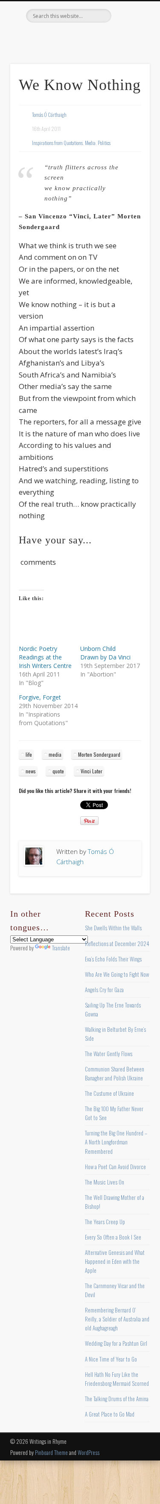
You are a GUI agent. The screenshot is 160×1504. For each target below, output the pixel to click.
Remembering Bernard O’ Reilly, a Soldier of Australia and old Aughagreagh (117, 1319)
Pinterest (79, 37)
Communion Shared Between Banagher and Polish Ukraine (114, 1073)
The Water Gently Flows (108, 1053)
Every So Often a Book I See (113, 1237)
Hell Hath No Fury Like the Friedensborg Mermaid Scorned (117, 1379)
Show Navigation (129, 76)
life (29, 754)
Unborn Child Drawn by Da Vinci (105, 653)
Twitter (61, 37)
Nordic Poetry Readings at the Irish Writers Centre (45, 657)
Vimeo (96, 37)
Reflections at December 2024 (117, 943)
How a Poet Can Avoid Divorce (115, 1166)
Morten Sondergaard (99, 754)
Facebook (44, 37)
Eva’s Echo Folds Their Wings (113, 959)
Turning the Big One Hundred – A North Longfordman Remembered (116, 1142)
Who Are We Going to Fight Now (117, 974)
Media (90, 142)
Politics (104, 142)
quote (58, 771)
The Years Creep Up (105, 1221)
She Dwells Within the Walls (113, 927)
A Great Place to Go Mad (109, 1414)
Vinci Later (91, 771)
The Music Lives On (104, 1182)
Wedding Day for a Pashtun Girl (116, 1343)
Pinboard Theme (51, 1452)
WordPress (88, 1452)
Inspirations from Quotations (57, 142)
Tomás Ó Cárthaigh (49, 114)
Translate (61, 948)
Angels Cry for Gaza (104, 989)
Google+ (114, 37)
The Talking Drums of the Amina (116, 1398)
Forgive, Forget (40, 697)
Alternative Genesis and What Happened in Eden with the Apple (115, 1261)
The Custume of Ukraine (109, 1093)
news (31, 771)
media (55, 754)
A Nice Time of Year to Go (111, 1359)
